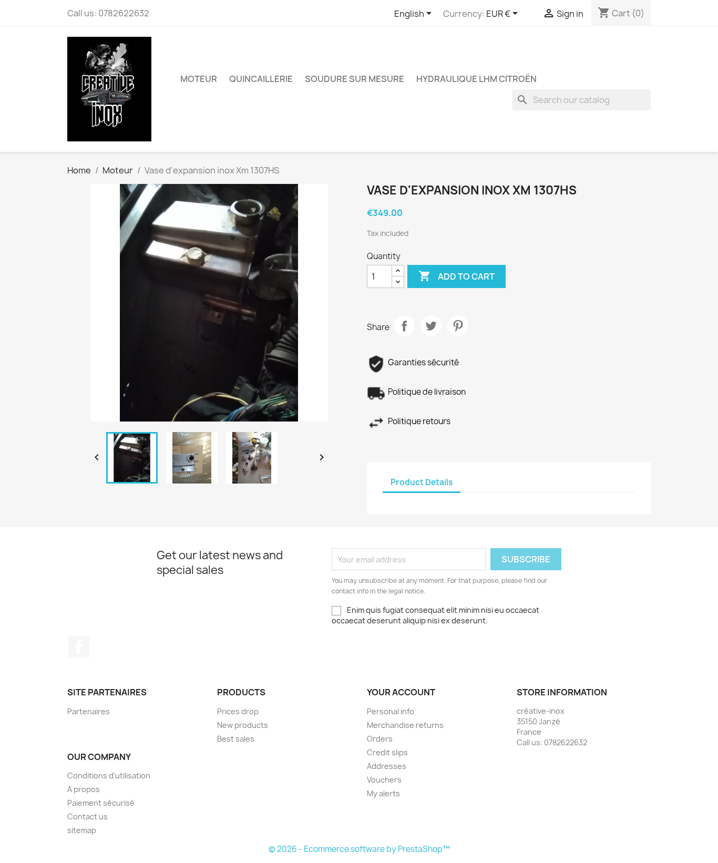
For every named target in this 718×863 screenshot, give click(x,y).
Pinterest (457, 325)
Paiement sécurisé (101, 803)
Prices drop (238, 711)
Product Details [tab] (422, 482)
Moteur (198, 79)
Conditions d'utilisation (108, 775)
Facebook (78, 646)
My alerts (383, 793)
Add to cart (456, 276)
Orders (380, 739)
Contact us (87, 816)
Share (404, 325)
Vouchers (384, 780)
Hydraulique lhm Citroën (476, 79)
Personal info (390, 711)
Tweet (431, 325)
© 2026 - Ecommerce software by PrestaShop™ (359, 849)
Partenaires (88, 711)
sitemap (81, 830)
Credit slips (387, 752)
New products (242, 725)
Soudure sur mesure (354, 79)
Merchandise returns (405, 725)
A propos (83, 789)
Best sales (235, 739)
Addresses (386, 766)
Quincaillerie (261, 79)
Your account (401, 692)
